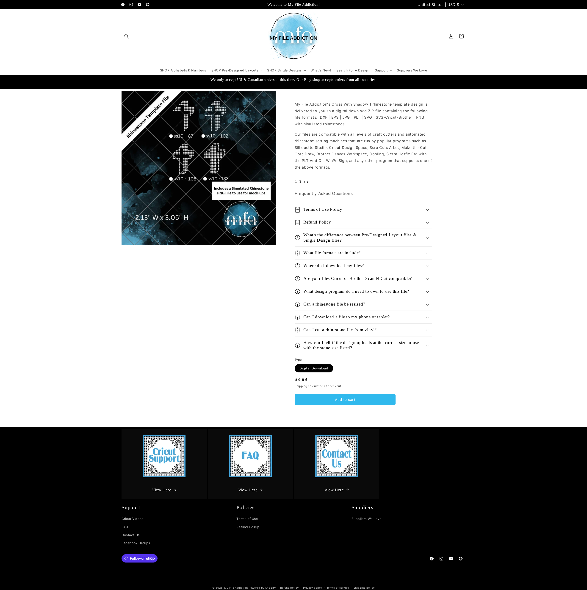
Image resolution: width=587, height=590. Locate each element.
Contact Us (131, 535)
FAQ (125, 527)
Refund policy (289, 587)
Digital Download (313, 368)
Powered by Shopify (262, 587)
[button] (127, 36)
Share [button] (304, 181)
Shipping (301, 386)
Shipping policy (364, 587)
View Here (161, 489)
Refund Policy (247, 527)
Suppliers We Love (367, 519)
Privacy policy (312, 587)
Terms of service (338, 587)
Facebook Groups (136, 543)
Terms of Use (247, 519)
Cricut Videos (132, 519)
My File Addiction (236, 587)
